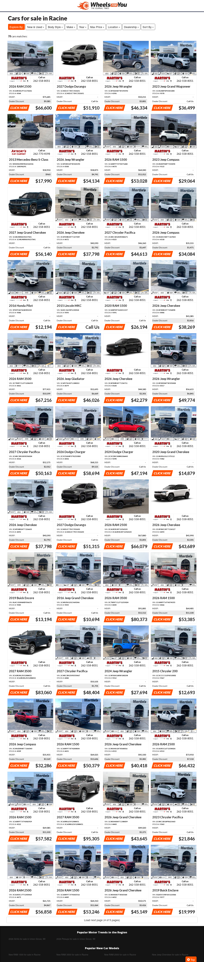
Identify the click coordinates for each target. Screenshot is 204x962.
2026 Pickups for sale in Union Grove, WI (75, 938)
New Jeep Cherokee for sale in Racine (170, 954)
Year (82, 27)
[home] (102, 5)
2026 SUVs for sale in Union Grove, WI (27, 938)
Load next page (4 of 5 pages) (102, 920)
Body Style (55, 27)
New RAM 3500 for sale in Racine (72, 954)
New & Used (35, 27)
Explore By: (16, 27)
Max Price (96, 27)
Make (70, 27)
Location (113, 27)
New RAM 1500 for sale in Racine (24, 954)
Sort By (147, 27)
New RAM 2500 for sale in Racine (120, 954)
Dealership (131, 27)
